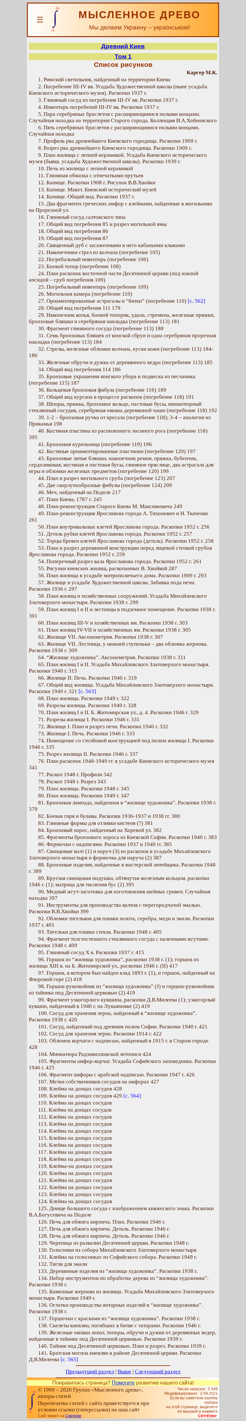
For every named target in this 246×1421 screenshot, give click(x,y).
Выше (124, 1372)
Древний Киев (123, 46)
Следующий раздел (157, 1372)
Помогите (123, 1382)
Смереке (73, 1416)
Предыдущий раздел (90, 1372)
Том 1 (123, 56)
